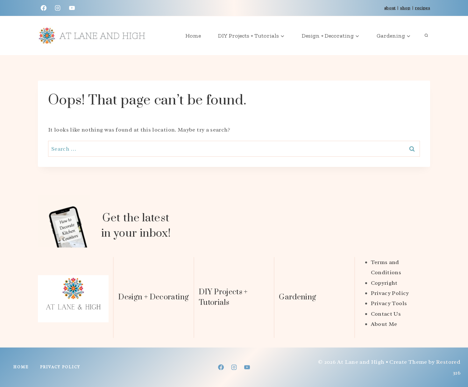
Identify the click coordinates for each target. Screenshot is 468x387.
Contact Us (386, 313)
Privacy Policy (390, 293)
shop (405, 8)
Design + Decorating (153, 297)
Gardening (297, 297)
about (390, 8)
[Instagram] (57, 8)
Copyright (384, 282)
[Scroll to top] (452, 362)
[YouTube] (72, 8)
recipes (422, 8)
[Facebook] (43, 8)
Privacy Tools (389, 303)
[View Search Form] (426, 35)
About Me (384, 323)
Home (193, 35)
